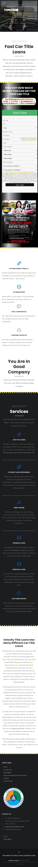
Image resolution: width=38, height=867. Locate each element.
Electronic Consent (17, 172)
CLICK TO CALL (8, 781)
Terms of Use (32, 140)
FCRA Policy (7, 172)
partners (19, 175)
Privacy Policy (29, 172)
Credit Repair (7, 772)
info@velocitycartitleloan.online (14, 826)
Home (5, 767)
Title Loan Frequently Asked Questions (15, 775)
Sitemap (6, 778)
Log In (5, 836)
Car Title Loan (8, 770)
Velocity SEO (24, 861)
